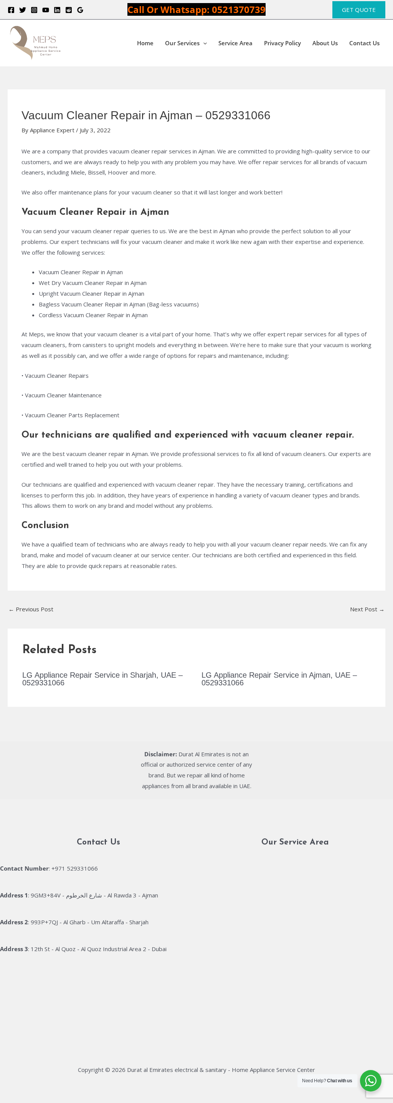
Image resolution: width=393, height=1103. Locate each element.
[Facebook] (11, 10)
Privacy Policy (282, 43)
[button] (358, 9)
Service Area (235, 43)
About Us (325, 43)
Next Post (367, 609)
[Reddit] (68, 10)
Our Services (182, 43)
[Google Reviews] (80, 10)
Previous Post (30, 609)
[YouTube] (45, 10)
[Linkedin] (57, 10)
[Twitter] (22, 10)
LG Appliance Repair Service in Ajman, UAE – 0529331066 (279, 679)
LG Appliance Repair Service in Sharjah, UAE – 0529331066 (102, 679)
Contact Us (364, 43)
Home (145, 43)
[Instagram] (34, 10)
